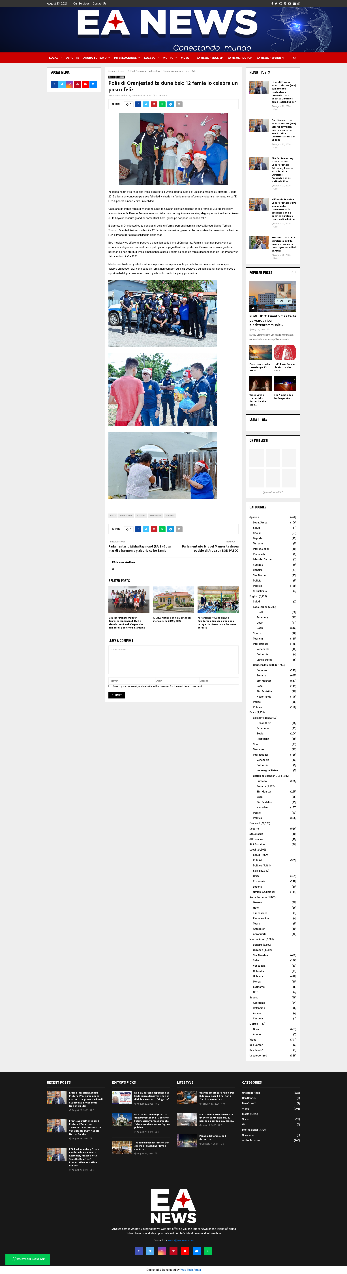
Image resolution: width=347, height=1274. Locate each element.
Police (257, 701)
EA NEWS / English (210, 57)
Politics (257, 707)
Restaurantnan (261, 918)
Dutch (252, 712)
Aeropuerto (260, 934)
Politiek (257, 818)
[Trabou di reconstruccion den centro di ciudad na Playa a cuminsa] (122, 1147)
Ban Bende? (256, 1050)
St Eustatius (260, 591)
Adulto (257, 1034)
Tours (256, 923)
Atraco (257, 1013)
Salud (256, 527)
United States (264, 659)
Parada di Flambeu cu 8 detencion (212, 1137)
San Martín (259, 575)
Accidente (259, 1002)
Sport (256, 744)
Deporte (72, 57)
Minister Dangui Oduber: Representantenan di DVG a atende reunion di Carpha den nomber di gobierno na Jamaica (126, 623)
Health (260, 612)
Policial (257, 860)
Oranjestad (126, 516)
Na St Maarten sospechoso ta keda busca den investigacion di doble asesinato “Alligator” (151, 1096)
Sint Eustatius (265, 691)
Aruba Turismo (95, 57)
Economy (262, 617)
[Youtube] (185, 1251)
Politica (257, 865)
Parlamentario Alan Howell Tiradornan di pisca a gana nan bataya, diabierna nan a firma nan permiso (217, 623)
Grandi (257, 1029)
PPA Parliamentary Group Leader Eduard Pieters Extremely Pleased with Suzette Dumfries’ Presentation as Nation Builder (283, 169)
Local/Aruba (260, 522)
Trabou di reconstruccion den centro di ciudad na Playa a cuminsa (151, 1146)
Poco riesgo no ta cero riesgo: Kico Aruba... (259, 367)
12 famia (141, 516)
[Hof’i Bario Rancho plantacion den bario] (285, 352)
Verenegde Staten (267, 770)
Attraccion (259, 928)
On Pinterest (259, 440)
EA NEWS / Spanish (270, 57)
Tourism (258, 638)
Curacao (262, 670)
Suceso (149, 57)
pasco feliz (155, 516)
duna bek (170, 516)
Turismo (258, 543)
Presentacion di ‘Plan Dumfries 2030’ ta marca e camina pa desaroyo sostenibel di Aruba (284, 244)
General (257, 902)
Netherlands (264, 696)
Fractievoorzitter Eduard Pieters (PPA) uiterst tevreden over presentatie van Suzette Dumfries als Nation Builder (284, 130)
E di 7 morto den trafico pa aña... (283, 396)
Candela (258, 1018)
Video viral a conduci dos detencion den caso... (258, 400)
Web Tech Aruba (190, 1269)
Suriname (259, 986)
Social (257, 533)
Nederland (263, 807)
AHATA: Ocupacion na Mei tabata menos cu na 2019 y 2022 (172, 619)
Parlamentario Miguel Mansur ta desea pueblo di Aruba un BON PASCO (210, 549)
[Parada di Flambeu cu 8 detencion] (187, 1140)
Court (260, 622)
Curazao (258, 564)
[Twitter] (150, 1251)
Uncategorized (258, 1055)
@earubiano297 (273, 492)
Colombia (262, 654)
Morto (168, 57)
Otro (255, 992)
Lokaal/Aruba (261, 717)
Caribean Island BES (265, 665)
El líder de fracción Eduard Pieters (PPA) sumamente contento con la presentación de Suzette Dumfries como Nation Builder (284, 209)
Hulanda (258, 976)
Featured (120, 77)
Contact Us (99, 3)
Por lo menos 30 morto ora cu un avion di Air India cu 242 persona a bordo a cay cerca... (216, 1117)
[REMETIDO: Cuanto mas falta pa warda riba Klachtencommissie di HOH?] (272, 296)
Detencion (259, 1008)
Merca (257, 981)
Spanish (254, 517)
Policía (257, 580)
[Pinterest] (173, 1251)
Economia (259, 881)
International (260, 643)
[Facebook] (139, 1251)
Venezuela (259, 554)
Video (185, 57)
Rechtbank (263, 738)
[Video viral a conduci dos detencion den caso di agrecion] (260, 383)
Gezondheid (264, 723)
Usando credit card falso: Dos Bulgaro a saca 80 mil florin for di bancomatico (216, 1096)
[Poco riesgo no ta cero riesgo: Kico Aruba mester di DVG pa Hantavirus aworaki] (260, 352)
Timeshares (260, 913)
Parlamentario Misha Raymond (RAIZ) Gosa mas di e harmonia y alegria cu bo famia (139, 549)
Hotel (256, 907)
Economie (263, 728)
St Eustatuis (256, 833)
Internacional (125, 57)
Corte (256, 876)
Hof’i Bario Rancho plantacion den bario (284, 367)
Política (257, 585)
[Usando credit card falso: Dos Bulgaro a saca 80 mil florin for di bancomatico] (187, 1097)
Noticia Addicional (264, 891)
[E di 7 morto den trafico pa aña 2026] (285, 383)
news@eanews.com (181, 1240)
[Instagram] (162, 1251)
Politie (257, 812)
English (253, 596)
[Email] (197, 1251)
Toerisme (258, 749)
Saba (260, 686)
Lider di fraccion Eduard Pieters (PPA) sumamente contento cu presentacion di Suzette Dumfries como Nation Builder (284, 92)
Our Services (81, 3)
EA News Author (119, 95)
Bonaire (257, 569)
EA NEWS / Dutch (240, 57)
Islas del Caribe (262, 559)
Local (53, 57)
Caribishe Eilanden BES (266, 775)
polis (113, 516)
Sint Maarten (264, 680)
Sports (257, 633)
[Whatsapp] (208, 1251)
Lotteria (257, 886)
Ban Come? (256, 1044)
